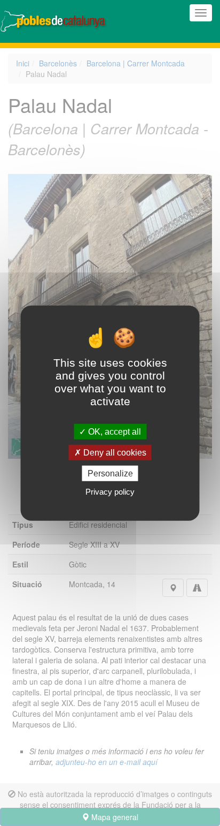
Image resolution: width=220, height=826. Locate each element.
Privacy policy (110, 491)
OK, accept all (113, 431)
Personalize (110, 473)
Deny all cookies (113, 452)
